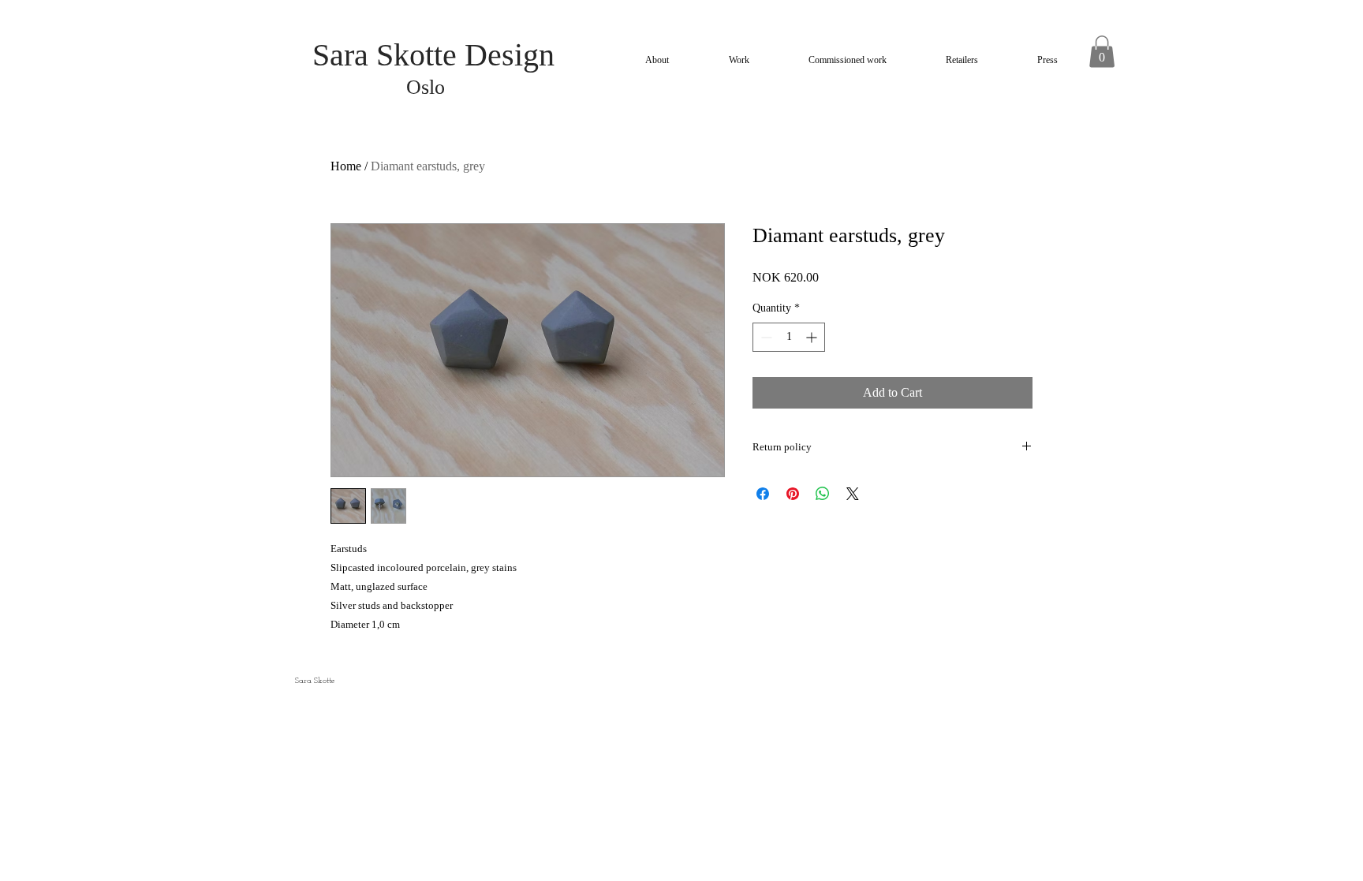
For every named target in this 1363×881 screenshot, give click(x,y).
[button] (1102, 51)
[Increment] (813, 337)
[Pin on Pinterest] (792, 493)
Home (345, 166)
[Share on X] (852, 493)
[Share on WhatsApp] (822, 493)
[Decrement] (765, 337)
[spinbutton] (789, 337)
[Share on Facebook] (762, 493)
